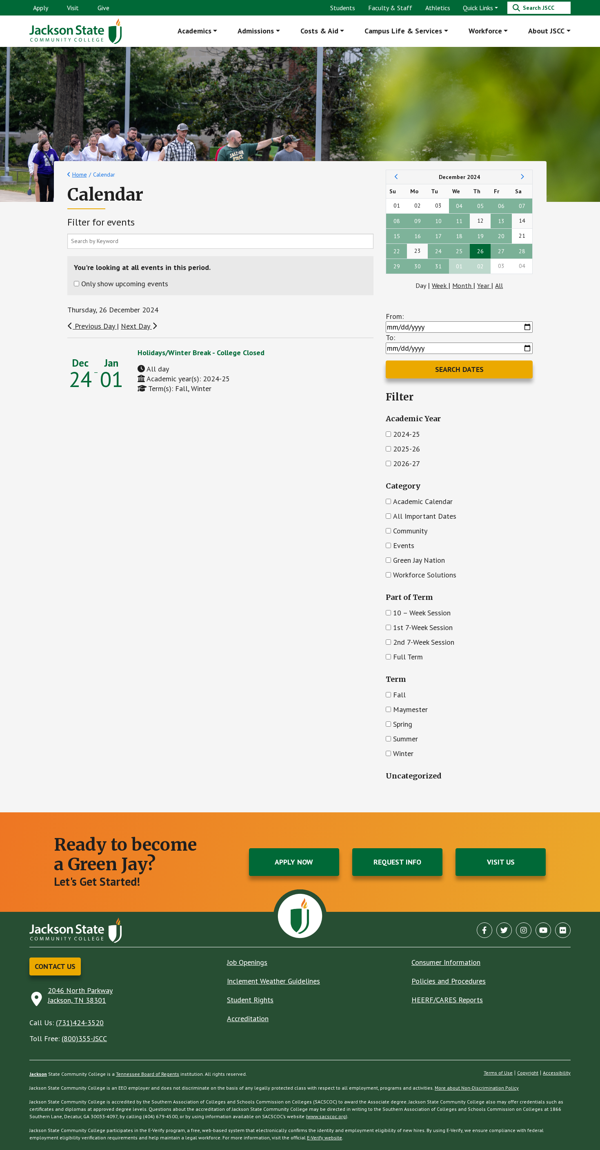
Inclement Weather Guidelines (273, 981)
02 (480, 266)
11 (459, 221)
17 (438, 236)
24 (438, 251)
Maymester (410, 709)
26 (480, 251)
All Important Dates (424, 516)
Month (462, 285)
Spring (402, 724)
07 (522, 206)
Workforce (485, 30)
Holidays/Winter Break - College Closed (201, 352)
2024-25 (406, 434)
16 (417, 236)
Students (342, 8)
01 (459, 266)
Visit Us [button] (501, 862)
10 (438, 221)
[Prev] (396, 177)
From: (395, 316)
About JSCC (546, 30)
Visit (73, 8)
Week (440, 285)
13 (501, 221)
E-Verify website (324, 1138)
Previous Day (95, 326)
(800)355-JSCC (84, 1038)
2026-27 (406, 463)
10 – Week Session (422, 612)
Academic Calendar (423, 501)
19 (480, 236)
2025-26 (406, 448)
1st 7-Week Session (423, 627)
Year (484, 285)
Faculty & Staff (390, 8)
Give (103, 8)
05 (480, 206)
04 (459, 206)
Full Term (408, 656)
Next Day (136, 326)
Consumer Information (445, 962)
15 (396, 236)
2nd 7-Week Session (423, 642)
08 (396, 221)
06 (501, 206)
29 (396, 266)
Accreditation (248, 1018)
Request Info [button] (397, 862)
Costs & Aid (319, 30)
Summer (405, 738)
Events (403, 545)
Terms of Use (498, 1072)
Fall (399, 694)
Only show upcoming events (124, 283)
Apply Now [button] (294, 862)
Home (79, 174)
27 (501, 251)
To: (390, 337)
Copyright (527, 1072)
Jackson (38, 1074)
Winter (403, 753)
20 (501, 236)
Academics (194, 30)
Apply (40, 8)
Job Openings (247, 962)
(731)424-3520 (80, 1022)
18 (459, 236)
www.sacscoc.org (326, 1116)
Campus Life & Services (403, 30)
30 (417, 266)
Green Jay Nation (419, 560)
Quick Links (478, 8)
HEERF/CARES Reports (447, 999)
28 (522, 251)
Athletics (437, 8)
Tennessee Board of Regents (147, 1074)
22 (396, 251)
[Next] (522, 177)
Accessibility (557, 1072)
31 (438, 266)
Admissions (256, 30)
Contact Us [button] (55, 966)
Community (410, 530)
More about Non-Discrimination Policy (477, 1088)
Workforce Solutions (424, 574)
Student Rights (250, 999)
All (499, 285)
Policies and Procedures (448, 981)
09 (417, 221)
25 (459, 251)
